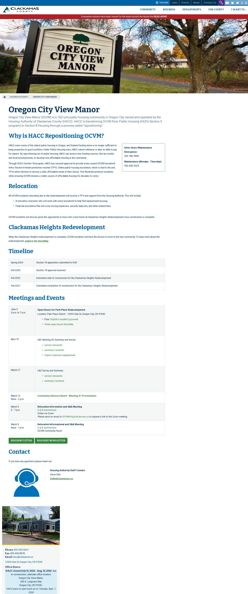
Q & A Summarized (46, 410)
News (196, 2)
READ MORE (160, 16)
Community (148, 9)
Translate (163, 2)
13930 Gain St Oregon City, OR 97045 (23, 562)
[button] (21, 441)
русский (73, 319)
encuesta (57, 345)
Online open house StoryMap (58, 324)
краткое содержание (64, 355)
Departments (191, 9)
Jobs (174, 2)
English (54, 319)
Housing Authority (19, 97)
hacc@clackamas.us (23, 557)
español (64, 319)
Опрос (47, 355)
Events (185, 2)
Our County (216, 9)
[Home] (22, 9)
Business (169, 9)
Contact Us (210, 2)
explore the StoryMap (36, 241)
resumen (59, 350)
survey (47, 345)
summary (49, 350)
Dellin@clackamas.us (61, 478)
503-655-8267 (21, 549)
